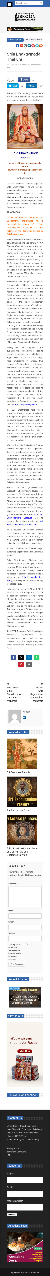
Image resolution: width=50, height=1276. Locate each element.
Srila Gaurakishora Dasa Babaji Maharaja (14, 694)
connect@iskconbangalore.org (26, 1139)
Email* (10, 1187)
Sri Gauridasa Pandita (18, 772)
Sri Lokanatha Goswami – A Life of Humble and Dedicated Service (22, 851)
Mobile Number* (15, 1201)
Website (11, 933)
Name (11, 911)
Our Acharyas (35, 65)
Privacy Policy (13, 1148)
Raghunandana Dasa (18, 810)
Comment (13, 884)
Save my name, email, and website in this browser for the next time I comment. (14, 951)
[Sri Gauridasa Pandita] (22, 754)
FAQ (9, 1155)
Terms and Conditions (16, 1152)
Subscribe (12, 1214)
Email (11, 922)
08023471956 (19, 1136)
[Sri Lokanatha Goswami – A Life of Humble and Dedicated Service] (22, 830)
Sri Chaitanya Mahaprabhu (25, 405)
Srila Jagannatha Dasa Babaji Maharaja (36, 694)
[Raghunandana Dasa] (22, 792)
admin (24, 65)
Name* (10, 1173)
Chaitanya (11, 197)
